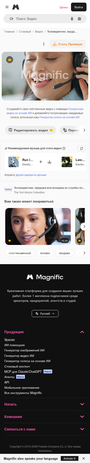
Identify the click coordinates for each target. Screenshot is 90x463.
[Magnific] (45, 278)
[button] (45, 313)
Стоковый (25, 31)
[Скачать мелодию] (49, 161)
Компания (13, 416)
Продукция (14, 331)
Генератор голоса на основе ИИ (60, 117)
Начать (10, 404)
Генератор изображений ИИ (24, 350)
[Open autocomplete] (10, 18)
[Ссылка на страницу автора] (8, 190)
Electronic (28, 164)
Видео (39, 31)
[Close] (83, 458)
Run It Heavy (27, 160)
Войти (78, 7)
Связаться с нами (19, 429)
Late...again (81, 160)
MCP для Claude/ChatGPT (27, 371)
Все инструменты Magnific (23, 392)
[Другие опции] (43, 44)
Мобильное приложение (21, 387)
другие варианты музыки (31, 175)
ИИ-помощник (14, 345)
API (6, 382)
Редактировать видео (28, 131)
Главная (9, 31)
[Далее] (84, 130)
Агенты (14, 377)
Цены (64, 7)
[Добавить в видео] (41, 161)
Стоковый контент (17, 366)
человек (45, 253)
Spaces (9, 339)
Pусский (45, 313)
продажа (64, 253)
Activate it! (70, 458)
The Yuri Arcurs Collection (29, 192)
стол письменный (20, 253)
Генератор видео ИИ (19, 355)
